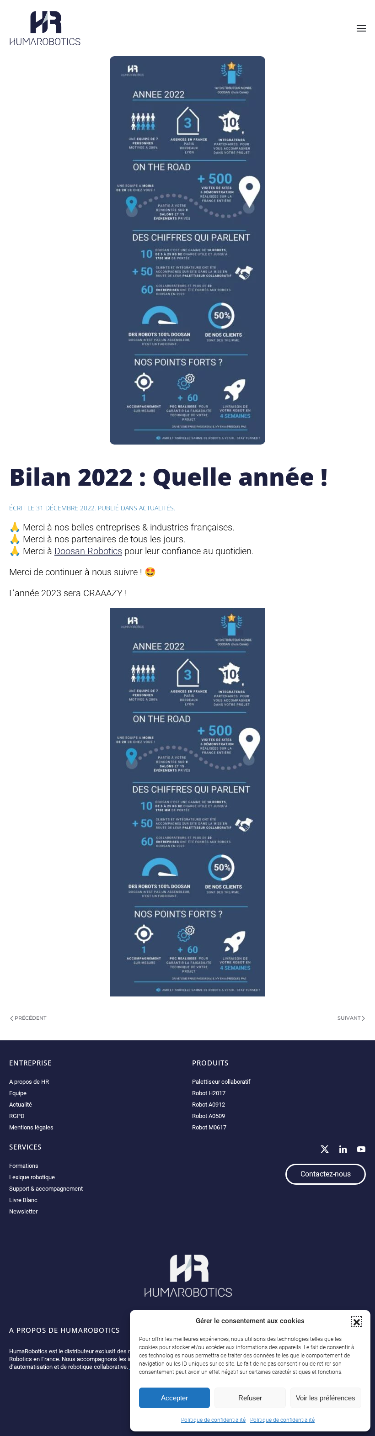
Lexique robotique (32, 1177)
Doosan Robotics (88, 551)
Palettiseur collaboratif (221, 1081)
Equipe (18, 1093)
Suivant (349, 1018)
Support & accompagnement (46, 1188)
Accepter (174, 1398)
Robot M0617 (209, 1127)
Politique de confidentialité (213, 1420)
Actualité (20, 1104)
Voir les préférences (325, 1398)
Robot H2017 (208, 1093)
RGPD (17, 1116)
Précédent (30, 1018)
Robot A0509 (208, 1116)
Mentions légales (31, 1127)
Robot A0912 (208, 1104)
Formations (23, 1165)
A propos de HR (29, 1081)
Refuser (250, 1398)
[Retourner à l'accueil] (45, 28)
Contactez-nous (325, 1174)
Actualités (156, 507)
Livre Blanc (23, 1200)
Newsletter (23, 1211)
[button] (356, 1321)
